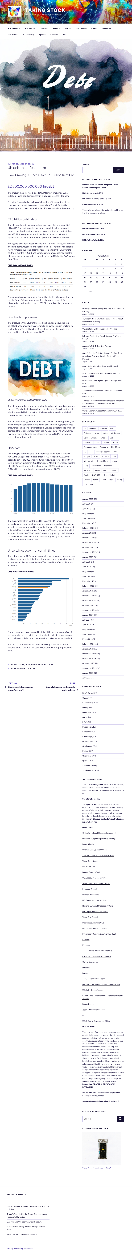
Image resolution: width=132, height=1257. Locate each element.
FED (91, 452)
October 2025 (88, 547)
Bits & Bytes (13, 35)
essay (31, 164)
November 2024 (89, 600)
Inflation (105, 456)
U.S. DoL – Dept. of (90, 990)
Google (87, 456)
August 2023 (87, 673)
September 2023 (89, 668)
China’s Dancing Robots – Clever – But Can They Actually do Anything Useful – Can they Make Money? (102, 356)
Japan (114, 461)
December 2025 (89, 538)
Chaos (94, 28)
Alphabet (92, 428)
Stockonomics (14, 28)
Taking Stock (45, 10)
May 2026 (86, 513)
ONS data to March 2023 (20, 265)
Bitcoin (103, 438)
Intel (114, 456)
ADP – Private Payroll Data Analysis (97, 951)
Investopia (43, 28)
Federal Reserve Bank (91, 872)
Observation (87, 741)
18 (91, 278)
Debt (13, 668)
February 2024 (88, 644)
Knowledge (37, 665)
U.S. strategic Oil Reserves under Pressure (99, 329)
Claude (106, 442)
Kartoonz (54, 35)
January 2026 (88, 533)
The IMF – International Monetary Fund (98, 855)
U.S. (85, 484)
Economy (22, 668)
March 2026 (87, 523)
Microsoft (108, 466)
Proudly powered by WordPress (20, 1248)
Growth (96, 456)
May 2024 (86, 629)
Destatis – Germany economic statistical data (101, 984)
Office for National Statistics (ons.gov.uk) (99, 833)
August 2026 (87, 499)
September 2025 (89, 552)
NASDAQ (87, 470)
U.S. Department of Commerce (95, 911)
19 (97, 278)
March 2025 (87, 581)
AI (85, 428)
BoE (111, 438)
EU (85, 452)
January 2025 (88, 591)
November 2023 (89, 658)
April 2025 (86, 576)
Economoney (28, 35)
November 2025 (89, 542)
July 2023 (86, 678)
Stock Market (109, 475)
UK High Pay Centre (90, 895)
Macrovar (86, 945)
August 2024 (87, 615)
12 (97, 273)
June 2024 (86, 625)
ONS (105, 470)
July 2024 (86, 620)
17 (85, 278)
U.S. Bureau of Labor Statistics (94, 878)
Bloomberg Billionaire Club (93, 923)
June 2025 (86, 567)
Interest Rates (103, 461)
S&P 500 (96, 475)
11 (91, 273)
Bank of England (90, 438)
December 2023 (89, 653)
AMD (112, 428)
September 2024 (89, 610)
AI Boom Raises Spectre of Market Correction (101, 373)
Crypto (115, 442)
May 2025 (86, 571)
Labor (100, 990)
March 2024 (87, 639)
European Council (89, 889)
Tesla (111, 480)
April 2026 (86, 518)
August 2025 (87, 557)
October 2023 (88, 663)
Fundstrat (86, 967)
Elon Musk (115, 447)
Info (65, 35)
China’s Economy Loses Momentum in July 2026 (102, 411)
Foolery (56, 28)
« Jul (90, 291)
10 (85, 273)
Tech (104, 480)
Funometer (106, 28)
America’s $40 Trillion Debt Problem (97, 346)
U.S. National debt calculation (94, 928)
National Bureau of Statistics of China (97, 906)
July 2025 (86, 562)
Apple (97, 433)
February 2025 (88, 586)
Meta (86, 466)
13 (103, 273)
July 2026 (86, 504)
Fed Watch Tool (88, 867)
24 (85, 282)
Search (85, 164)
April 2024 (86, 634)
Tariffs (95, 480)
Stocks (87, 480)
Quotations (87, 756)
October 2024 (88, 605)
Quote (86, 475)
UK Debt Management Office (94, 850)
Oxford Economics (90, 962)
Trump (119, 480)
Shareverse (30, 28)
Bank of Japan (88, 1004)
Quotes (42, 35)
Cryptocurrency (90, 447)
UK (34, 668)
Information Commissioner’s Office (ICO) (99, 934)
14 (110, 273)
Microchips (96, 466)
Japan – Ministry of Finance (93, 1010)
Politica (68, 28)
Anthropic (88, 433)
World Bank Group (89, 861)
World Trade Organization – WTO (96, 883)
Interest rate (89, 461)
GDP (29, 668)
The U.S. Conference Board (93, 979)
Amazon (103, 428)
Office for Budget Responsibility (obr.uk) (98, 839)
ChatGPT (87, 442)
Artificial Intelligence (111, 433)
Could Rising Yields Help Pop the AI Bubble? (100, 366)
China (97, 442)
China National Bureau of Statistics (96, 956)
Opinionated (81, 28)
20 (103, 278)
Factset (85, 973)
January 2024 (88, 649)
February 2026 (88, 528)
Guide (84, 717)
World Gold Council (90, 917)
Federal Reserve (103, 452)
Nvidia (97, 470)
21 (110, 278)
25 (91, 282)
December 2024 (89, 596)
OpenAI (114, 470)
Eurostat (85, 939)
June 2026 (86, 509)
